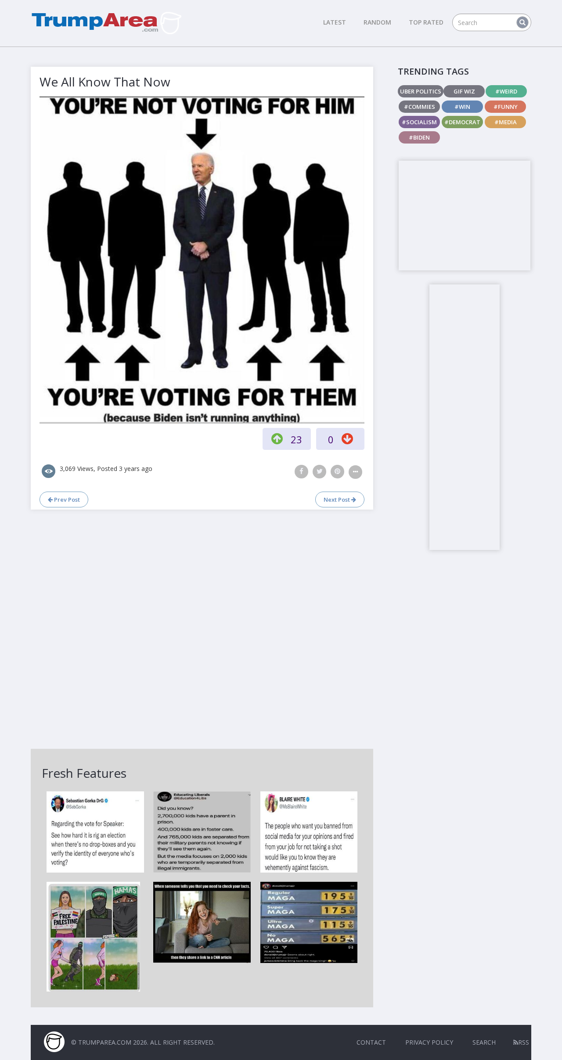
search (484, 1042)
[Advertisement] (464, 215)
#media (505, 122)
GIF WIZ (464, 91)
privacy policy (429, 1042)
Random (377, 22)
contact (371, 1042)
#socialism (419, 122)
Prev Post (66, 499)
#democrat (462, 122)
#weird (506, 91)
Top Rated (426, 22)
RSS (523, 1042)
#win (462, 107)
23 (296, 439)
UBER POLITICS (420, 91)
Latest (334, 22)
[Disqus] (202, 628)
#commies (419, 107)
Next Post (337, 499)
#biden (419, 137)
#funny (506, 107)
